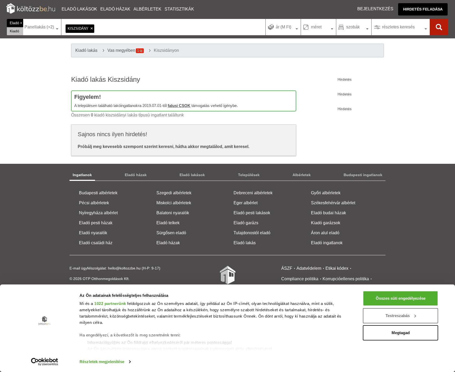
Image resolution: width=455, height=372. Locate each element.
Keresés (439, 27)
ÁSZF (286, 268)
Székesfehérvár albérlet (333, 203)
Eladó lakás (245, 243)
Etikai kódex (336, 268)
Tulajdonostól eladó (252, 233)
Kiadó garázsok (325, 223)
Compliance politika (299, 279)
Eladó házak (115, 9)
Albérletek (147, 9)
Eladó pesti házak (95, 223)
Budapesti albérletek (98, 193)
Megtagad (401, 332)
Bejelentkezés (375, 9)
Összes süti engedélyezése (401, 298)
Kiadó (14, 31)
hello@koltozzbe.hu (124, 268)
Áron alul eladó (325, 233)
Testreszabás (397, 315)
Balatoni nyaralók (172, 213)
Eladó (14, 23)
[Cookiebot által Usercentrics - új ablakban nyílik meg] (45, 362)
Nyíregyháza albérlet (98, 213)
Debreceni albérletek (253, 193)
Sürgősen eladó (171, 233)
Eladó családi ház (95, 243)
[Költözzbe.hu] (30, 9)
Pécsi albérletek (94, 203)
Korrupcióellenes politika (346, 279)
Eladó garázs (246, 223)
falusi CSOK (179, 105)
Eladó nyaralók (93, 233)
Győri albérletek (325, 193)
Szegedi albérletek (173, 193)
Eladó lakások (79, 9)
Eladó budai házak (328, 213)
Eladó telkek (168, 223)
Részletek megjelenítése (102, 361)
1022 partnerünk (110, 303)
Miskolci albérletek (173, 203)
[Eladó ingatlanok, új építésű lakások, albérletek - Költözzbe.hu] (227, 279)
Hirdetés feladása (423, 9)
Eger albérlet (246, 203)
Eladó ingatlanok (327, 243)
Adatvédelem (308, 268)
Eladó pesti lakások (252, 213)
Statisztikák (179, 9)
